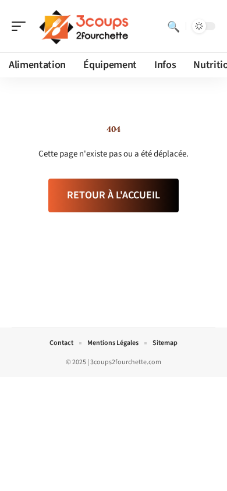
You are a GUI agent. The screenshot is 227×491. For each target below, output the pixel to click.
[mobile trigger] (21, 26)
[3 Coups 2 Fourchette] (83, 26)
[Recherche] (173, 26)
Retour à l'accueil (113, 195)
